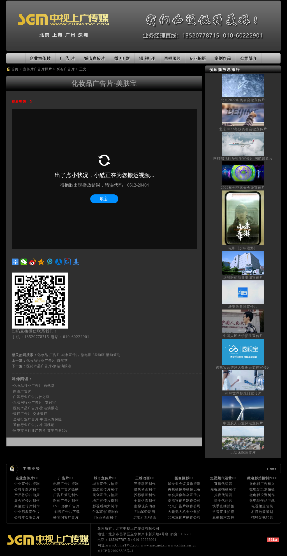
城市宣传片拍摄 (105, 484)
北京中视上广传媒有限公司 (137, 529)
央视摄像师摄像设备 (184, 489)
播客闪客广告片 (66, 517)
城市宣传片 (70, 355)
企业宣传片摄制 (27, 484)
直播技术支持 (223, 517)
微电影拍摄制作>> (262, 478)
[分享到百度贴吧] (67, 262)
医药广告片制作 (66, 501)
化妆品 (42, 355)
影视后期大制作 (105, 506)
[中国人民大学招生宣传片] (243, 321)
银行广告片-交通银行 (30, 414)
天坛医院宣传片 (243, 452)
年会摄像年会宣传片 (184, 495)
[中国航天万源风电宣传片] (243, 408)
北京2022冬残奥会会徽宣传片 (243, 129)
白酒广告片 (22, 391)
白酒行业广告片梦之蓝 (31, 397)
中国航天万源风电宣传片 (243, 423)
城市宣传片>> (105, 478)
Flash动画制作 (105, 517)
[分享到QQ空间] (41, 262)
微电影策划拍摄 (262, 489)
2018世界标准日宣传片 (242, 393)
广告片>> (66, 478)
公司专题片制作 (27, 489)
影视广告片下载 (67, 512)
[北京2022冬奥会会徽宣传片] (243, 85)
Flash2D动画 (145, 512)
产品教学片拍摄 (27, 495)
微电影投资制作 (262, 495)
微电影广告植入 (262, 484)
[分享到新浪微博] (32, 262)
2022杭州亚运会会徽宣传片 (243, 188)
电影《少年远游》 (243, 248)
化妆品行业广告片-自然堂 (47, 360)
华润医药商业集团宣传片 (243, 278)
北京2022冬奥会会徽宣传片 (243, 100)
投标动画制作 (145, 495)
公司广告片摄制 (66, 489)
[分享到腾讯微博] (50, 262)
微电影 (86, 355)
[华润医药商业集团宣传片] (243, 262)
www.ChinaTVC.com (123, 545)
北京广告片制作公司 (184, 506)
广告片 (54, 355)
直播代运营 (223, 484)
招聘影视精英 (262, 517)
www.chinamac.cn (182, 545)
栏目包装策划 (262, 512)
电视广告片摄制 (66, 484)
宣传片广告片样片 (37, 69)
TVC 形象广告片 (66, 506)
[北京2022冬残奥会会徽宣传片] (243, 114)
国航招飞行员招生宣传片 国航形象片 (243, 158)
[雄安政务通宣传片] (243, 292)
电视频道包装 (262, 506)
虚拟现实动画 (145, 506)
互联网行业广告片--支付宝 (34, 402)
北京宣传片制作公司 (184, 517)
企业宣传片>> (27, 478)
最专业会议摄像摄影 (184, 484)
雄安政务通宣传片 (243, 307)
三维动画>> (144, 478)
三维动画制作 (145, 484)
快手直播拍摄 (223, 506)
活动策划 (113, 355)
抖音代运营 (223, 495)
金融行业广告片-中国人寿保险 (37, 419)
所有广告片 (66, 69)
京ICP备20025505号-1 (116, 551)
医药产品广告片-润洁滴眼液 (48, 366)
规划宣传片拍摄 (105, 495)
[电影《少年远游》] (243, 218)
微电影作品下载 (262, 501)
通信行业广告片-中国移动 (34, 425)
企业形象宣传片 (27, 512)
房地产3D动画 (144, 517)
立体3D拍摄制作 (105, 512)
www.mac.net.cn (154, 545)
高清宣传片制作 (27, 506)
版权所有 (105, 529)
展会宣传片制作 (27, 501)
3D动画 (99, 355)
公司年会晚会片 (27, 517)
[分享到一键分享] (76, 262)
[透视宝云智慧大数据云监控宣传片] (243, 351)
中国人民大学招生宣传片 (243, 336)
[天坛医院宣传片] (243, 437)
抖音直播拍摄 (223, 512)
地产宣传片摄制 (105, 501)
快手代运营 (223, 501)
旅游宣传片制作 (105, 489)
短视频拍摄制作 (223, 489)
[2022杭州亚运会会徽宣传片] (243, 173)
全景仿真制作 (145, 501)
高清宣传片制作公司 (184, 501)
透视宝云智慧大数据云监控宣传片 (243, 367)
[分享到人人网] (58, 262)
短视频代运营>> (223, 478)
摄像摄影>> (184, 478)
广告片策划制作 (66, 495)
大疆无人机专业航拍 (184, 512)
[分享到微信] (23, 262)
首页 (14, 69)
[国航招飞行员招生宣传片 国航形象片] (243, 143)
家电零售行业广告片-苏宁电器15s (40, 430)
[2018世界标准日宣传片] (243, 380)
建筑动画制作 (145, 489)
